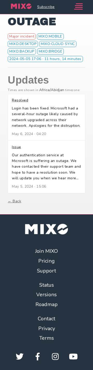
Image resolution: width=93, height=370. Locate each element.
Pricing (46, 260)
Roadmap (46, 304)
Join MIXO (46, 251)
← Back (14, 201)
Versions (46, 294)
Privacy (46, 328)
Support (46, 270)
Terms (46, 338)
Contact (46, 318)
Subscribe (46, 6)
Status (46, 285)
